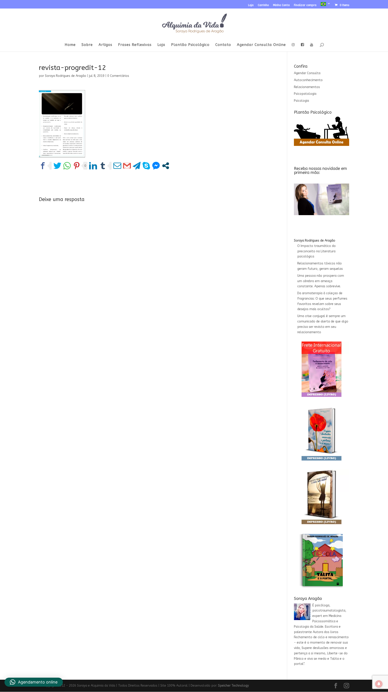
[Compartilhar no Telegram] (137, 166)
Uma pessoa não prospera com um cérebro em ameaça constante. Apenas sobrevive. (320, 281)
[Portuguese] (326, 5)
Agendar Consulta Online (261, 45)
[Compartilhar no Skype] (146, 166)
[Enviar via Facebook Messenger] (156, 166)
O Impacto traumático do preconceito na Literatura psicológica (316, 251)
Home (70, 45)
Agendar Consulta (307, 73)
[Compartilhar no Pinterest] (77, 166)
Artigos (105, 45)
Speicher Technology (233, 686)
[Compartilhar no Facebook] (43, 166)
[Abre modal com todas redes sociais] (166, 166)
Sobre (87, 45)
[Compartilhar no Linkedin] (93, 166)
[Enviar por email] (117, 166)
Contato (223, 45)
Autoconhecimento (308, 80)
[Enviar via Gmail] (127, 166)
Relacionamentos (307, 87)
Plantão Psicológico (190, 45)
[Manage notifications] (378, 684)
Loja (251, 5)
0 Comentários (118, 76)
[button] (33, 682)
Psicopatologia (305, 94)
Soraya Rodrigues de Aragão (65, 76)
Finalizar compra (305, 5)
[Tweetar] (57, 166)
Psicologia (301, 101)
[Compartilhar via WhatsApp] (67, 166)
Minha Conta (281, 5)
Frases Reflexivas (135, 45)
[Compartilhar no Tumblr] (103, 166)
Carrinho (263, 5)
